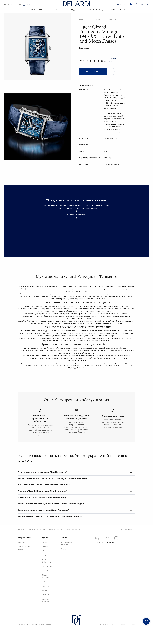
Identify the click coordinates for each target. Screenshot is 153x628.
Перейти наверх (128, 529)
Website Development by (29, 624)
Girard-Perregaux (96, 19)
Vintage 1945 (112, 19)
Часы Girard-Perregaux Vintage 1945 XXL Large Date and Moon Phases (54, 529)
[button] (6, 5)
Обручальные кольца (95, 10)
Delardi (82, 19)
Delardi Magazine (118, 10)
